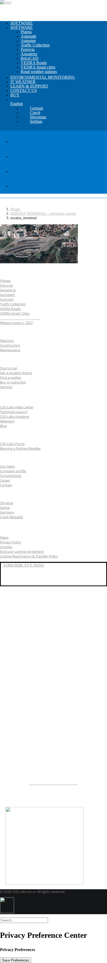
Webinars (7, 421)
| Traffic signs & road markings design (47, 677)
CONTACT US (23, 90)
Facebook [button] (11, 583)
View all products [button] (21, 740)
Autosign (28, 40)
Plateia (26, 31)
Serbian (36, 121)
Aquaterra (29, 53)
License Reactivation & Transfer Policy (29, 556)
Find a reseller (10, 377)
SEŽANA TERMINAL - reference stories (43, 213)
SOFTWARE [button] (21, 27)
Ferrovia (28, 49)
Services (6, 387)
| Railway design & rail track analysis (44, 702)
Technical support (14, 411)
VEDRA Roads (34, 62)
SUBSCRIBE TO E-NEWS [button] (23, 565)
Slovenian (38, 117)
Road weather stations (39, 71)
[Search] (24, 920)
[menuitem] (58, 23)
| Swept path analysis (34, 672)
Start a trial (8, 368)
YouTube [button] (10, 577)
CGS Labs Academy (14, 416)
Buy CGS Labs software (27, 800)
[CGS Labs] (53, 8)
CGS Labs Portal (12, 443)
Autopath (28, 36)
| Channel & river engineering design (47, 716)
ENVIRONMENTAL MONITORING (42, 77)
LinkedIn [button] (10, 571)
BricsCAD (29, 58)
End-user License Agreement (22, 551)
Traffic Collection (35, 45)
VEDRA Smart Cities (15, 313)
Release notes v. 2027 (16, 322)
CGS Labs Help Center (17, 407)
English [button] (16, 103)
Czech (35, 112)
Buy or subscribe (13, 382)
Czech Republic (11, 517)
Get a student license (16, 373)
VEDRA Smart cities (38, 67)
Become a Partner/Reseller (20, 448)
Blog (3, 425)
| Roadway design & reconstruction (43, 667)
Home (15, 209)
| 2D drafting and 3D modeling (41, 731)
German (36, 108)
